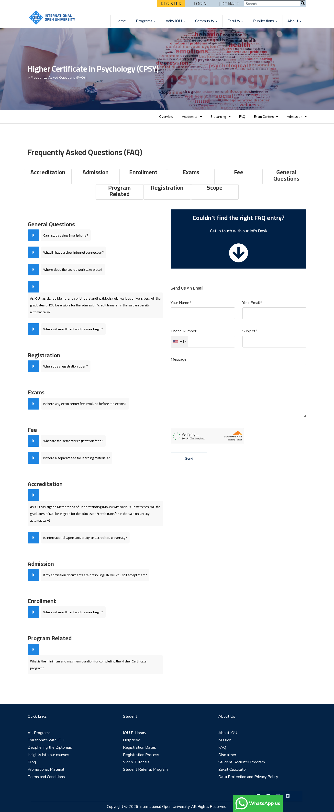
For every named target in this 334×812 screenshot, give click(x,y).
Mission (224, 740)
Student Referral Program (145, 769)
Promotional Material (46, 769)
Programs (144, 21)
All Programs (39, 733)
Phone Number (183, 331)
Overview (166, 117)
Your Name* (181, 302)
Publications (263, 21)
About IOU (227, 733)
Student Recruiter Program (241, 762)
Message (179, 359)
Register (171, 3)
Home (120, 21)
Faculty (233, 21)
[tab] (95, 235)
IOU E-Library (134, 733)
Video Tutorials (136, 762)
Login (200, 3)
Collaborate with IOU (46, 740)
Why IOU (174, 21)
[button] (95, 235)
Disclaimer (227, 755)
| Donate (229, 3)
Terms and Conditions (46, 777)
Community (204, 21)
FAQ (242, 117)
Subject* (249, 331)
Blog (32, 762)
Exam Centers (264, 117)
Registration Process (141, 755)
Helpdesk (131, 740)
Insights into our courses (48, 755)
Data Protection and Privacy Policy (248, 777)
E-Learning (218, 117)
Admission (294, 117)
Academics (190, 117)
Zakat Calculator (232, 769)
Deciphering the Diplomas (50, 747)
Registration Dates (139, 747)
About (292, 21)
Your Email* (252, 302)
